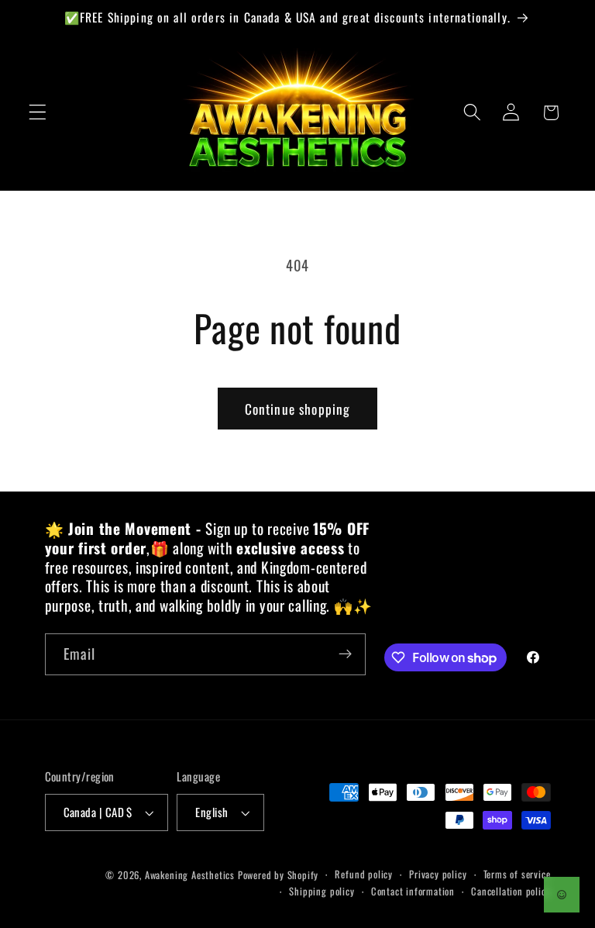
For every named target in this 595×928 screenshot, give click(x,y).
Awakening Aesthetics (190, 875)
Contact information (413, 891)
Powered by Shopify (278, 875)
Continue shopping (298, 408)
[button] (37, 113)
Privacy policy (437, 874)
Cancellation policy (510, 891)
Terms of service (517, 874)
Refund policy (363, 874)
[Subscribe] (345, 654)
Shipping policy (321, 891)
